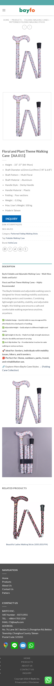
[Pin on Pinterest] (20, 249)
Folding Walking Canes (36, 20)
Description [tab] (8, 266)
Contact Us (7, 589)
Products (17, 20)
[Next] (13, 85)
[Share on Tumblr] (25, 249)
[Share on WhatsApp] (4, 249)
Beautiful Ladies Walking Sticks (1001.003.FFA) (27, 544)
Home (6, 20)
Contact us (27, 669)
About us (27, 665)
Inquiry (27, 673)
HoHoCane (12, 243)
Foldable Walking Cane (15, 238)
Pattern (6, 592)
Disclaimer (34, 682)
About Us (7, 585)
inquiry (12, 218)
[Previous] (5, 85)
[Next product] (24, 27)
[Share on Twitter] (15, 249)
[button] (4, 10)
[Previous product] (29, 27)
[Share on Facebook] (10, 249)
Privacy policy (21, 682)
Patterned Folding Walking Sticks (27, 22)
